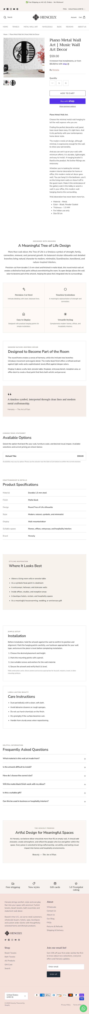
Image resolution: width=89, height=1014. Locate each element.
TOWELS (15, 27)
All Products (10, 960)
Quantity (53, 78)
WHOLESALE (47, 27)
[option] (23, 57)
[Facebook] (7, 9)
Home (5, 34)
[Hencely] (44, 17)
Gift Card (8, 964)
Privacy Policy (66, 1005)
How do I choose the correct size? (17, 775)
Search (7, 968)
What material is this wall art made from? (21, 758)
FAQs (65, 9)
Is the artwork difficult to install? (17, 767)
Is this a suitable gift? (12, 792)
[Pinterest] (17, 9)
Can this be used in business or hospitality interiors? (26, 801)
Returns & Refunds (55, 926)
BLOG (59, 27)
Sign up (53, 974)
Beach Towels (10, 953)
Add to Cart (67, 93)
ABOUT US (82, 27)
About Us (51, 915)
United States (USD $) (75, 9)
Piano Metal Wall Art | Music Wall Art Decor (24, 34)
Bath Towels (10, 956)
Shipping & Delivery (55, 930)
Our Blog (50, 918)
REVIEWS (69, 27)
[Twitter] (4, 9)
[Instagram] (11, 9)
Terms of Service (78, 1005)
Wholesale (51, 907)
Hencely (55, 70)
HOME (5, 27)
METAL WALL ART (31, 27)
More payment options (67, 107)
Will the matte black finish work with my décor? (24, 784)
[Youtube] (14, 9)
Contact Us (51, 911)
